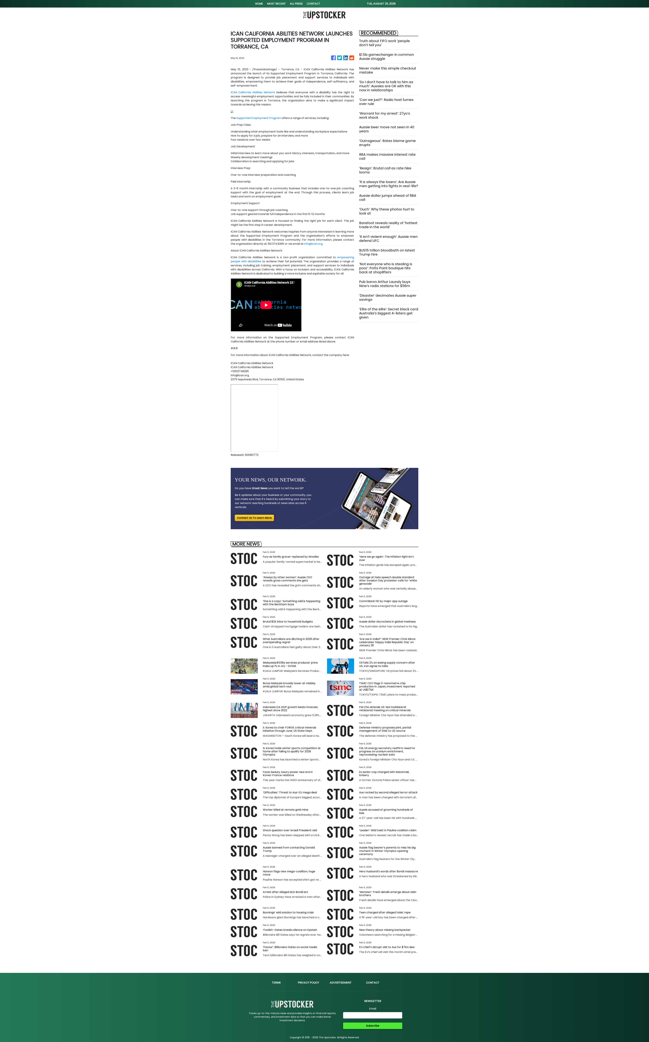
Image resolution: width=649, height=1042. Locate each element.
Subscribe (372, 1026)
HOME (259, 4)
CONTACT (313, 4)
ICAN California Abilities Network (253, 92)
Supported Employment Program (258, 118)
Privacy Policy (308, 983)
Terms (276, 983)
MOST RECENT (276, 4)
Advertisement (341, 983)
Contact (372, 983)
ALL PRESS (296, 4)
